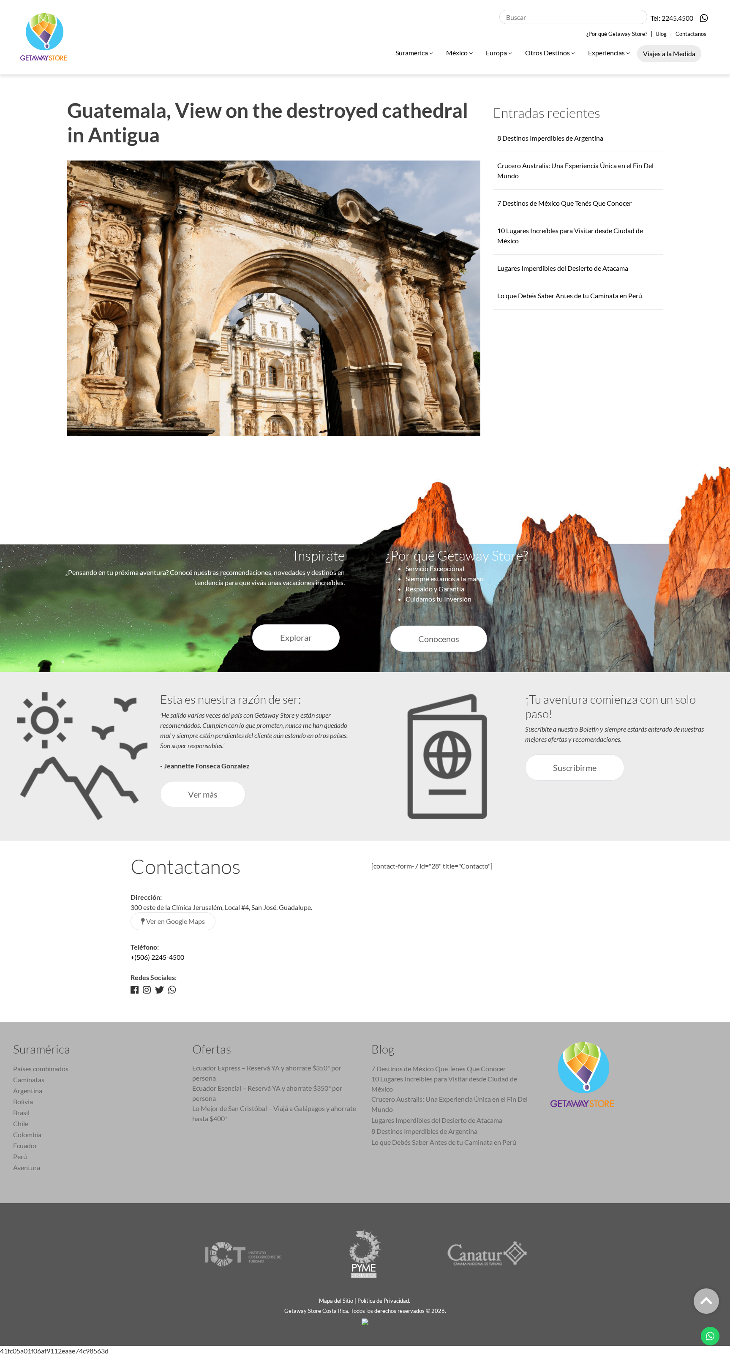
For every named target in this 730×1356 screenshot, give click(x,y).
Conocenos (438, 639)
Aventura (26, 1167)
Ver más (203, 794)
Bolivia (23, 1101)
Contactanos (691, 33)
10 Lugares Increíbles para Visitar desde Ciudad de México (444, 1084)
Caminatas (28, 1080)
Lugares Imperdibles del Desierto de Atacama (562, 268)
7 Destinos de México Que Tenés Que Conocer (564, 203)
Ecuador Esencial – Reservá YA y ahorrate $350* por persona (267, 1093)
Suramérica (412, 53)
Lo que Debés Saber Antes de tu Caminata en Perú (569, 295)
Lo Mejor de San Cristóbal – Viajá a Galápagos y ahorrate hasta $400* (274, 1113)
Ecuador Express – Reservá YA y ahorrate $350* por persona (266, 1073)
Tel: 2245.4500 (672, 18)
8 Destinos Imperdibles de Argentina (550, 138)
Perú (20, 1156)
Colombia (27, 1134)
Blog (661, 33)
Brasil (21, 1112)
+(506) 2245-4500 (157, 957)
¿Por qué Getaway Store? (616, 33)
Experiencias (607, 53)
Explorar (296, 637)
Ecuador (25, 1145)
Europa (497, 53)
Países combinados (40, 1069)
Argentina (27, 1090)
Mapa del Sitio (336, 1300)
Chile (20, 1123)
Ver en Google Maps (175, 921)
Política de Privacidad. (384, 1300)
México (457, 53)
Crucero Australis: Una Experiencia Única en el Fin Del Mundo (449, 1104)
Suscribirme (575, 767)
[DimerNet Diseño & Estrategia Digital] (365, 1321)
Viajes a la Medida (669, 53)
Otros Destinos (548, 53)
